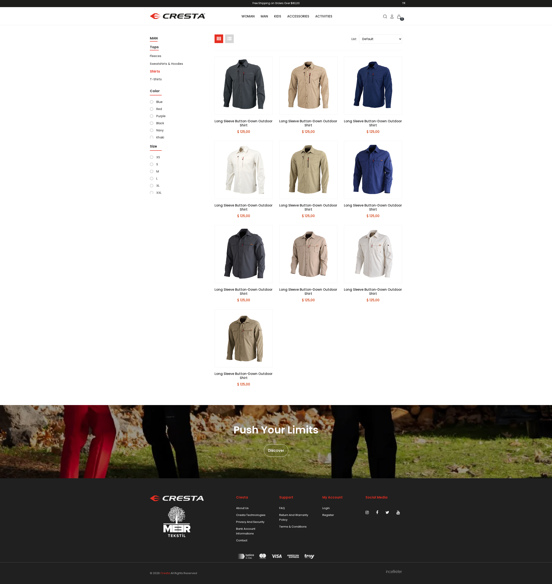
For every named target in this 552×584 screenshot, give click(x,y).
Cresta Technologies (250, 515)
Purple (161, 116)
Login (326, 508)
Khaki (160, 137)
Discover (276, 450)
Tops (154, 47)
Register (328, 515)
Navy (160, 130)
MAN (264, 16)
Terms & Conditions (293, 527)
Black (160, 123)
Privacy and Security (250, 522)
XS (158, 157)
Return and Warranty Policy (293, 517)
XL (158, 185)
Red (159, 109)
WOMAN (248, 16)
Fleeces (155, 56)
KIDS (277, 16)
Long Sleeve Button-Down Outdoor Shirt (244, 123)
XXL (159, 193)
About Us (242, 508)
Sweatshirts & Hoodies (166, 64)
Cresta (165, 573)
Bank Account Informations (245, 531)
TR (403, 3)
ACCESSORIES (298, 16)
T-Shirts (156, 79)
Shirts (155, 71)
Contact (241, 540)
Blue (159, 102)
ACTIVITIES (323, 16)
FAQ (282, 508)
